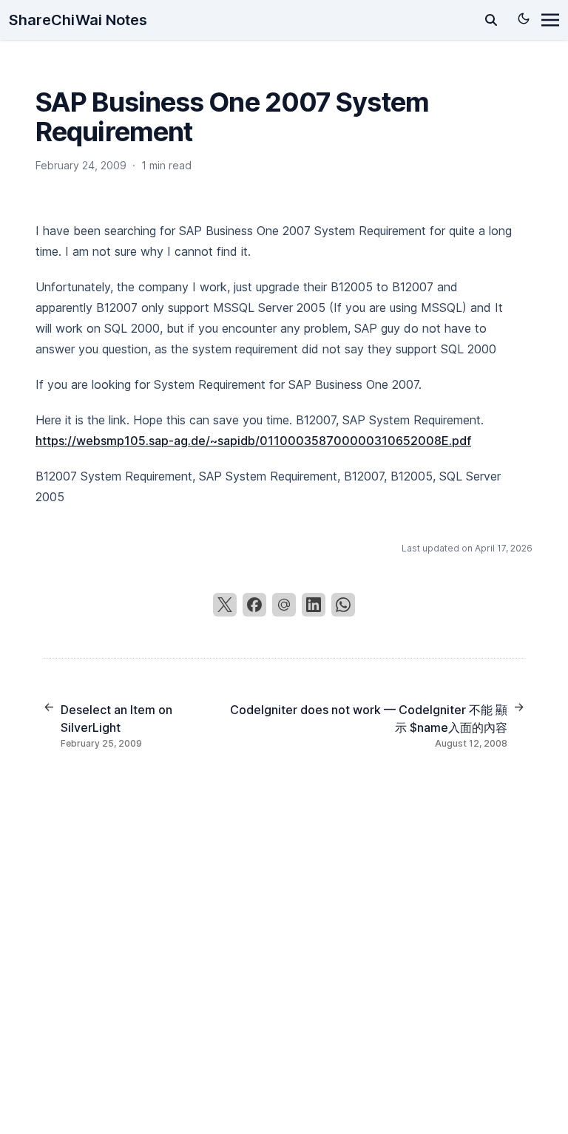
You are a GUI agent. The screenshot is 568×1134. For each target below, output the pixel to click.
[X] (225, 605)
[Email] (284, 605)
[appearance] (523, 18)
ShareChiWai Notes (78, 20)
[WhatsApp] (343, 605)
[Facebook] (254, 605)
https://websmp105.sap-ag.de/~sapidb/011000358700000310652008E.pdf (253, 440)
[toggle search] (491, 20)
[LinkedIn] (313, 605)
